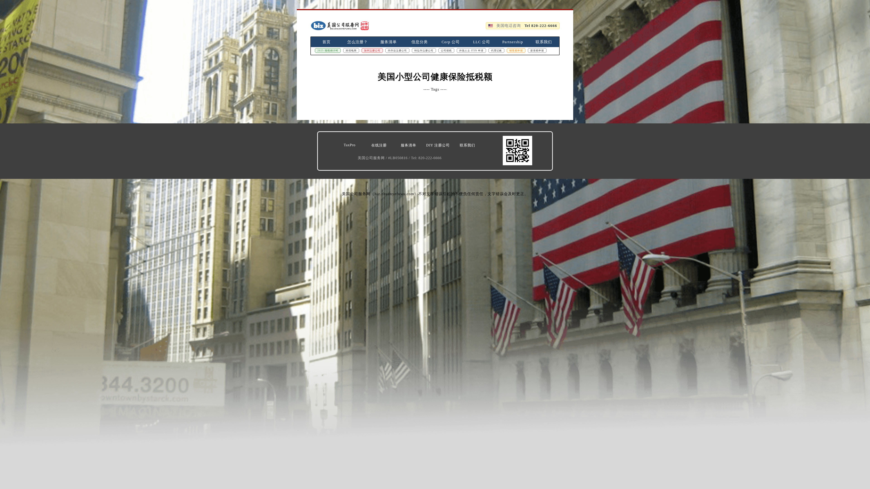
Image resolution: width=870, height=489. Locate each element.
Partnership (512, 42)
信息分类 (419, 42)
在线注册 (379, 145)
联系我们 (544, 42)
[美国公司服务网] (339, 25)
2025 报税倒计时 (327, 50)
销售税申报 (516, 50)
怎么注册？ (357, 42)
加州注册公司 (372, 50)
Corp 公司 (451, 42)
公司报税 (446, 50)
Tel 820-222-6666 (540, 26)
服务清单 (388, 42)
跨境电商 (351, 50)
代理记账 (496, 50)
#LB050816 (398, 158)
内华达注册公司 (397, 50)
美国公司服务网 (372, 158)
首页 (326, 42)
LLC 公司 (481, 42)
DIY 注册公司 (438, 145)
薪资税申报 (537, 50)
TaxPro (349, 145)
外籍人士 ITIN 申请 (471, 50)
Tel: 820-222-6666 (426, 158)
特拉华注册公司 (423, 50)
